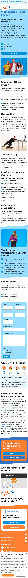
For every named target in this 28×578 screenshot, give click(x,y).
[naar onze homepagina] (7, 8)
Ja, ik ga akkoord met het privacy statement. (13, 352)
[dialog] (14, 565)
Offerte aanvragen (14, 457)
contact (3, 424)
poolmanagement (6, 411)
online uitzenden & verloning (9, 409)
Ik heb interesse (14, 527)
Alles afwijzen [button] (20, 575)
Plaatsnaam (6, 319)
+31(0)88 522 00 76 (9, 548)
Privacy (5, 348)
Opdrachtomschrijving (8, 333)
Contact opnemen (14, 453)
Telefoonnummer (19, 312)
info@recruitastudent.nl (11, 551)
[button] (14, 572)
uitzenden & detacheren (18, 407)
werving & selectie (6, 407)
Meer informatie (14, 522)
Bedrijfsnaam (18, 305)
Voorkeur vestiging (8, 326)
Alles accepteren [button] (8, 575)
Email (4, 312)
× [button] (26, 553)
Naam (4, 305)
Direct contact (14, 53)
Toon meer (14, 534)
